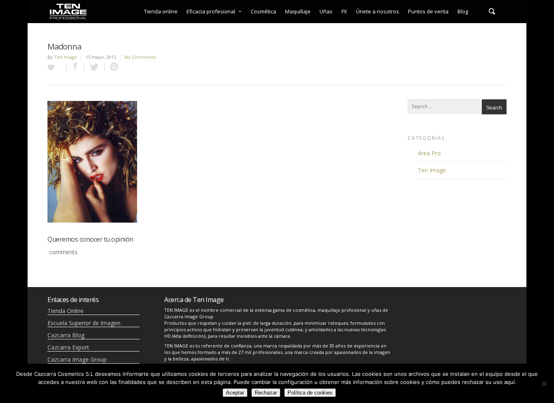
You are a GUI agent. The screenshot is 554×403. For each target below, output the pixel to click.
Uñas (326, 11)
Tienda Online (65, 311)
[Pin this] (112, 67)
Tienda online (161, 11)
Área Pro (429, 153)
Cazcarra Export (68, 347)
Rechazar (266, 393)
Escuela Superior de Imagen (83, 323)
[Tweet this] (94, 67)
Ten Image (65, 57)
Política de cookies (310, 393)
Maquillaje (298, 11)
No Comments (140, 57)
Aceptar (235, 393)
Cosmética (263, 11)
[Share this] (75, 67)
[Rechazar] (544, 383)
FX (344, 11)
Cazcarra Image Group (77, 359)
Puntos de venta (428, 11)
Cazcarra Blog (65, 335)
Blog (462, 11)
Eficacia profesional (211, 11)
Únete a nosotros (377, 11)
